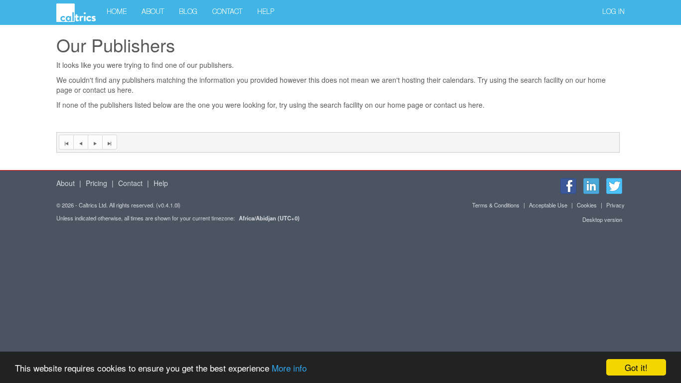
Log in (613, 12)
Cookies (587, 205)
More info (289, 368)
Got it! (636, 367)
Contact (227, 12)
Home (117, 12)
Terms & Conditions (495, 205)
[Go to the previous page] (80, 142)
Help (265, 12)
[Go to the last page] (109, 142)
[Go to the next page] (95, 142)
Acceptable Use (548, 205)
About (153, 12)
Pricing (96, 183)
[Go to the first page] (66, 142)
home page (405, 105)
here (124, 90)
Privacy (615, 205)
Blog (188, 12)
